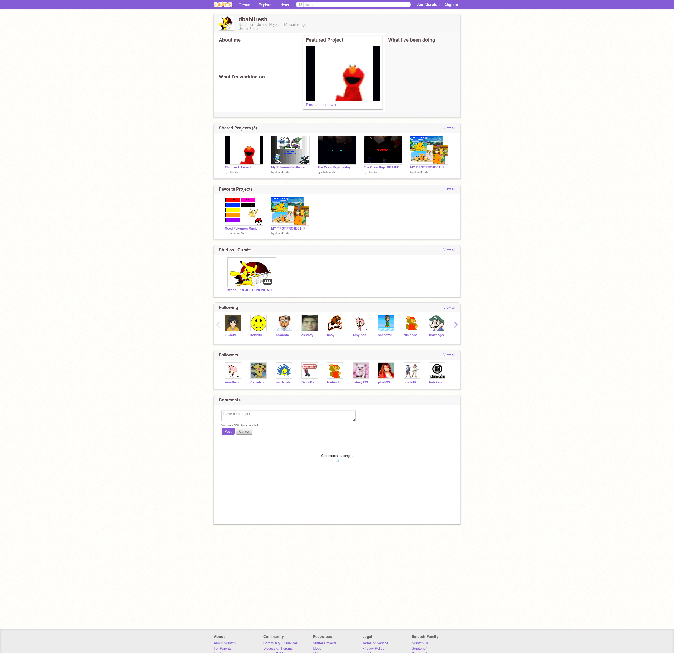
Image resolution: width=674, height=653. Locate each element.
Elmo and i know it (321, 104)
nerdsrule (283, 382)
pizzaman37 (236, 233)
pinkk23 (384, 382)
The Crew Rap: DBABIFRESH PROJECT (383, 167)
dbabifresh (235, 172)
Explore (264, 4)
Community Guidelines (280, 642)
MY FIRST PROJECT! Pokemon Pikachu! (429, 167)
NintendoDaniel (412, 335)
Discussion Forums (278, 648)
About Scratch (225, 642)
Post (228, 431)
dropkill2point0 (412, 382)
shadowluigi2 (387, 335)
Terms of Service (375, 642)
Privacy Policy (373, 648)
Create (244, 4)
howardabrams (285, 335)
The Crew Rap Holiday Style (337, 167)
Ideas (284, 4)
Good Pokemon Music (241, 228)
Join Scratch (428, 4)
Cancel (244, 431)
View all (449, 127)
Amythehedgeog (361, 335)
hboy (330, 335)
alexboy (307, 335)
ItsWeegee (437, 335)
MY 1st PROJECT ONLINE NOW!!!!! (251, 290)
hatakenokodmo (438, 382)
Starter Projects (325, 642)
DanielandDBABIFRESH (259, 382)
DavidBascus (310, 382)
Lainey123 (360, 382)
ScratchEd (420, 642)
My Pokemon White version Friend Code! (290, 167)
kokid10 (256, 335)
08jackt (230, 335)
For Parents (223, 648)
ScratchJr (419, 648)
